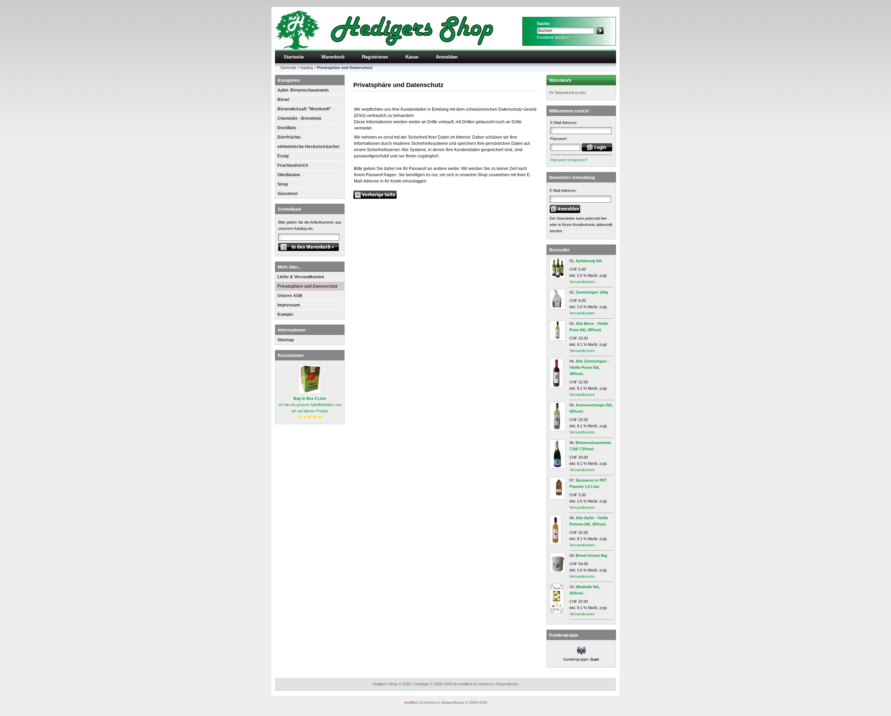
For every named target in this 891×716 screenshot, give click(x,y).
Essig (283, 156)
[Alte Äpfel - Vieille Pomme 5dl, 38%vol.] (555, 543)
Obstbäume (288, 174)
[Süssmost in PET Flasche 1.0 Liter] (558, 498)
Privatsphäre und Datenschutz (307, 286)
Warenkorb (333, 57)
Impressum (288, 305)
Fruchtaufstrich (292, 165)
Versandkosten (582, 282)
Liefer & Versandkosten (300, 276)
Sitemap (285, 339)
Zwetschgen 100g (592, 292)
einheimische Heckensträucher (308, 146)
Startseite (294, 57)
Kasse (411, 57)
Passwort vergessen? (569, 160)
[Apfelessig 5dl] (558, 277)
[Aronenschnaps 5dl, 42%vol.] (558, 430)
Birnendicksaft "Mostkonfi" (304, 109)
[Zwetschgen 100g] (558, 308)
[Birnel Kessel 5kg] (558, 571)
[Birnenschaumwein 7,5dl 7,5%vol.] (558, 467)
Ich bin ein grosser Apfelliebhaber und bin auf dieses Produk (309, 404)
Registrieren (375, 57)
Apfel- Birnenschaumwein (303, 90)
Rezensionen (290, 355)
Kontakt (285, 314)
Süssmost (287, 193)
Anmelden (447, 57)
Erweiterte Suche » (553, 37)
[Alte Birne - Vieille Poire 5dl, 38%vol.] (558, 339)
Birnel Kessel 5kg (591, 555)
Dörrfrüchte (289, 137)
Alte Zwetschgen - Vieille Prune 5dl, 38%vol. (589, 367)
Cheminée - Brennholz (299, 118)
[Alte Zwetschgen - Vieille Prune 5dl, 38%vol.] (556, 386)
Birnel (283, 99)
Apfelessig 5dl (589, 261)
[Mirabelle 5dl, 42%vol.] (557, 612)
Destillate (286, 127)
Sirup (282, 184)
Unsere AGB (289, 295)
